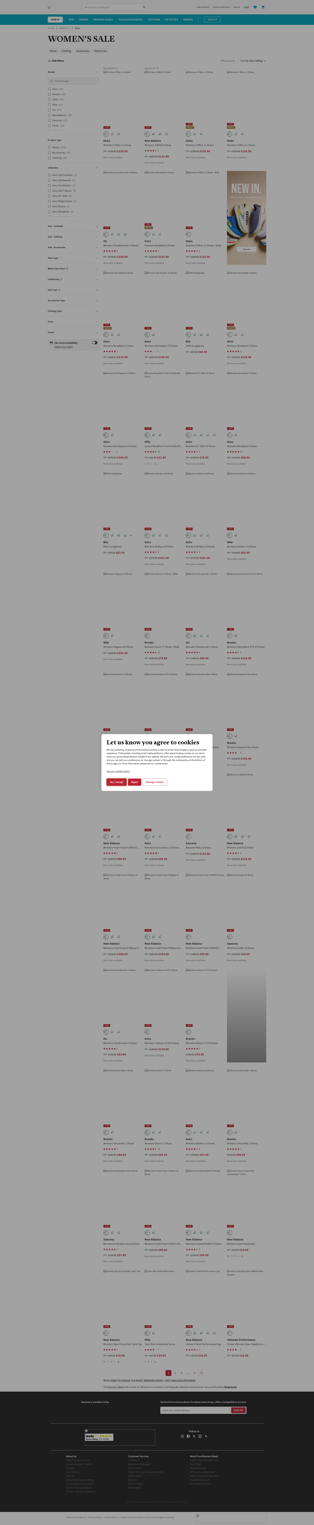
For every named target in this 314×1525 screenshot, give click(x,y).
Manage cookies (155, 782)
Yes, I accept (116, 782)
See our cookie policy (118, 771)
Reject (134, 782)
